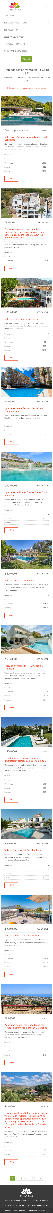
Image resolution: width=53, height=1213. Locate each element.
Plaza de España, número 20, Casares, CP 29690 (26, 1200)
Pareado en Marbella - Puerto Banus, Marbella (23, 667)
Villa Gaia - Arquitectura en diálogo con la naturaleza (26, 139)
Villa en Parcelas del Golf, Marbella (23, 850)
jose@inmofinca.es (40, 1205)
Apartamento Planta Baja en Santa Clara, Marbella (26, 494)
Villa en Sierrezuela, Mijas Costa (21, 319)
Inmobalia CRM (43, 1210)
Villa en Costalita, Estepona (19, 580)
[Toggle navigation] (46, 6)
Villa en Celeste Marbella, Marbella (22, 935)
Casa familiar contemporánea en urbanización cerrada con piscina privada (25, 760)
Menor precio (27, 88)
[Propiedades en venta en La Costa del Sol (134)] (40, 1178)
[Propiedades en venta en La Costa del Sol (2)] (36, 1178)
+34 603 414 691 (16, 1205)
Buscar (26, 59)
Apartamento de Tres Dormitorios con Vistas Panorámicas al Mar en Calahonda (25, 1026)
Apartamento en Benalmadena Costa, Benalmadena (24, 410)
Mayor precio (40, 88)
